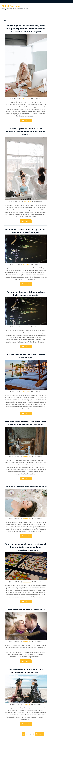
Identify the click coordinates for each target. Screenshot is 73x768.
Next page (39, 734)
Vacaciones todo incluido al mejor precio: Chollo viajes (25, 356)
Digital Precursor (11, 6)
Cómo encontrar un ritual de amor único (25, 609)
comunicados (26, 98)
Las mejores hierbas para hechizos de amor (25, 486)
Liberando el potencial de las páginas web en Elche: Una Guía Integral (25, 231)
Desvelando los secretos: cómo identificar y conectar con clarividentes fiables (25, 423)
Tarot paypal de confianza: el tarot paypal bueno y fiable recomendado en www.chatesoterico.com (25, 547)
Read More (27, 120)
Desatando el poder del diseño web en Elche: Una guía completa (26, 294)
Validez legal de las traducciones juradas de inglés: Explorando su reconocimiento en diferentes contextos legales (25, 28)
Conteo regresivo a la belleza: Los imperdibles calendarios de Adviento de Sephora (25, 131)
